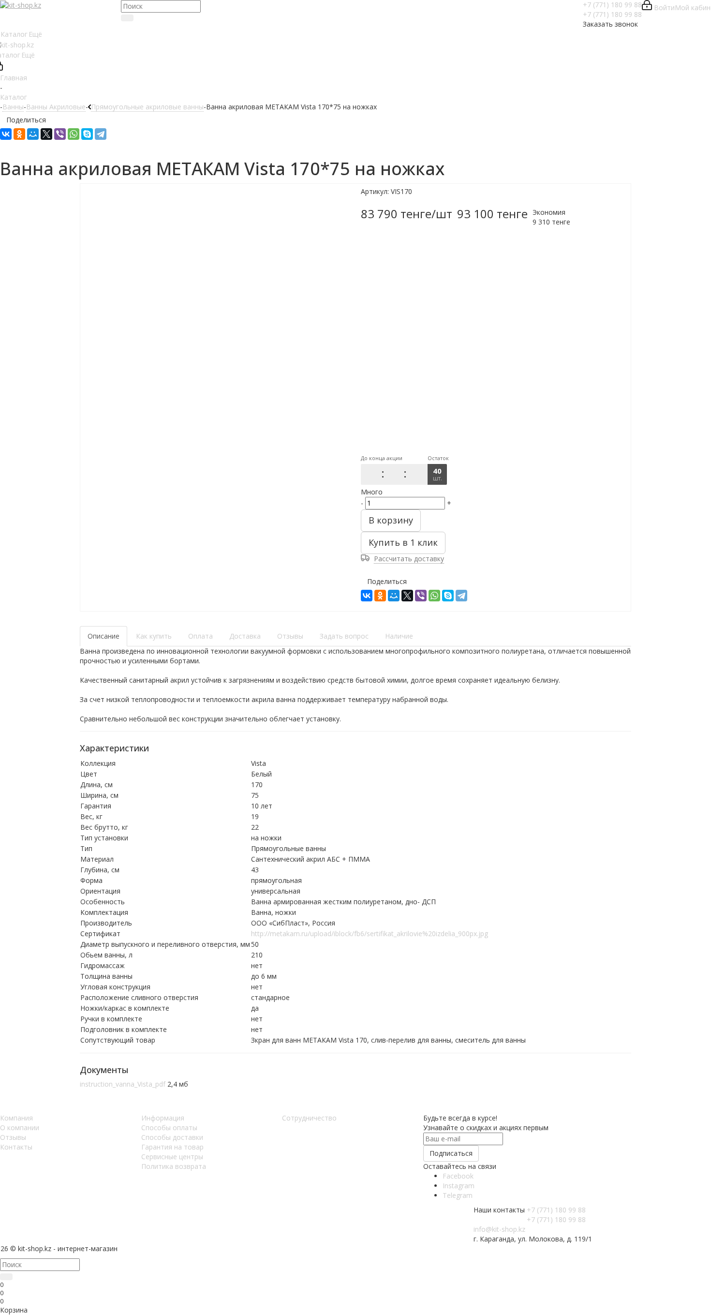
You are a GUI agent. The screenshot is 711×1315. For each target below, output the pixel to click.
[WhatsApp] (73, 134)
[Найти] (127, 18)
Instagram (458, 1185)
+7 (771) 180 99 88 (612, 4)
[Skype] (87, 134)
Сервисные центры (172, 1156)
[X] (46, 134)
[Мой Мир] (33, 134)
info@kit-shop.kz (499, 1229)
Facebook (458, 1176)
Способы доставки (172, 1137)
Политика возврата (173, 1166)
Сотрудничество (309, 1117)
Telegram (458, 1195)
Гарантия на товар (172, 1146)
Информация (162, 1117)
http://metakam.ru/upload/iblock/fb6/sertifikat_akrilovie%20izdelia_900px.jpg (369, 933)
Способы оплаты (169, 1127)
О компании (19, 1127)
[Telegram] (100, 134)
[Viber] (60, 134)
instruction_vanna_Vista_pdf (122, 1084)
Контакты (16, 1146)
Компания (16, 1117)
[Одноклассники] (19, 134)
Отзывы (13, 1137)
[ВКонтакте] (6, 134)
